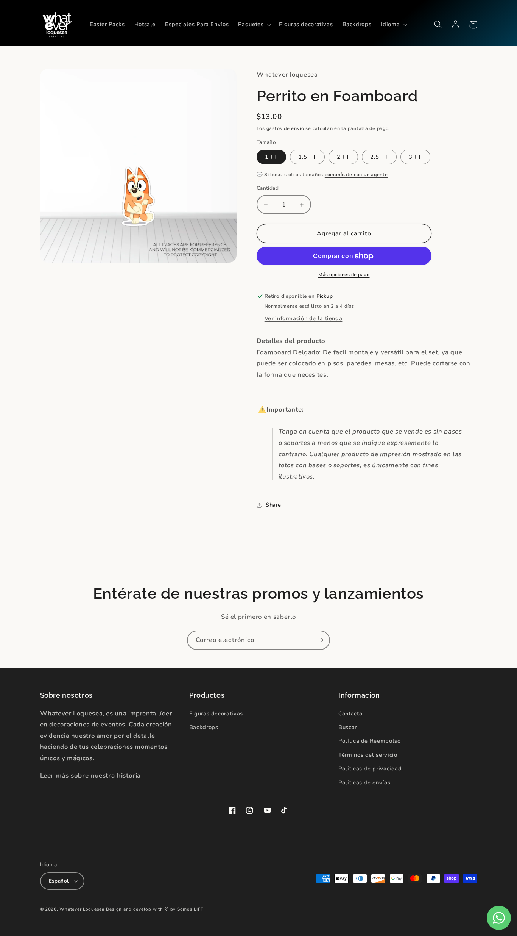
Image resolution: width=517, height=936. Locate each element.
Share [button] (273, 505)
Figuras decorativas (216, 713)
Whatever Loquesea (81, 909)
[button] (254, 24)
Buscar (347, 727)
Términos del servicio (367, 755)
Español (59, 880)
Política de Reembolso (369, 741)
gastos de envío (285, 128)
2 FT (343, 157)
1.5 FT (307, 157)
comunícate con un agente (356, 174)
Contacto (350, 713)
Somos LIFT (190, 909)
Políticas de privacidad (370, 768)
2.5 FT (379, 157)
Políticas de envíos (364, 782)
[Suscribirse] (320, 640)
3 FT (415, 157)
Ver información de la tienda (304, 318)
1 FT (271, 157)
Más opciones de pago (344, 274)
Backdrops (203, 727)
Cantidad (268, 188)
